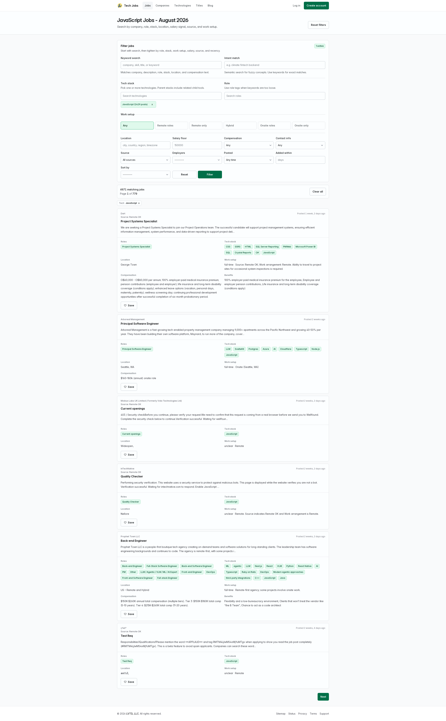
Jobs (148, 5)
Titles (199, 5)
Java (282, 578)
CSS (228, 246)
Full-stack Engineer (167, 578)
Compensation (233, 138)
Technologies (182, 5)
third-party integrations (238, 578)
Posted (228, 152)
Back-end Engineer (132, 566)
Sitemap (281, 713)
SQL (228, 252)
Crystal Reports (243, 252)
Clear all (318, 191)
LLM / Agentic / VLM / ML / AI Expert (159, 572)
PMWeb (287, 246)
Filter (210, 174)
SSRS (237, 246)
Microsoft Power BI (306, 246)
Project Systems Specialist (136, 246)
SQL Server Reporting (267, 246)
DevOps (210, 572)
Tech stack (127, 83)
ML (227, 566)
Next (323, 696)
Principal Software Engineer (136, 349)
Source (125, 152)
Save (131, 305)
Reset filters (318, 24)
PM (124, 572)
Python (290, 566)
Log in (296, 5)
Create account (316, 5)
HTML (248, 246)
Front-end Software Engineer (137, 578)
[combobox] (171, 96)
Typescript (301, 349)
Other (133, 572)
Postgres (253, 349)
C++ (257, 578)
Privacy (302, 713)
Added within (284, 152)
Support (324, 713)
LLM (228, 349)
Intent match (232, 57)
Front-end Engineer (192, 572)
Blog (210, 5)
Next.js (258, 566)
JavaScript (269, 252)
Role (227, 83)
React (270, 566)
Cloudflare (285, 349)
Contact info (283, 138)
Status (291, 713)
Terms (313, 713)
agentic (237, 566)
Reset (184, 174)
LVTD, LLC (132, 713)
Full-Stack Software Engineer (162, 566)
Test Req (127, 661)
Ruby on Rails (249, 572)
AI (275, 349)
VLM (279, 566)
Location (126, 138)
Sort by (125, 167)
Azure (266, 349)
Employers (178, 152)
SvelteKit (239, 349)
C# (257, 252)
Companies (162, 5)
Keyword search (130, 57)
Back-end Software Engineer (197, 566)
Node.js (316, 349)
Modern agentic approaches (288, 572)
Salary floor (179, 138)
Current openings (131, 434)
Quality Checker (130, 501)
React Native (305, 566)
